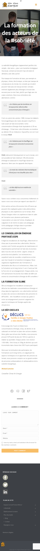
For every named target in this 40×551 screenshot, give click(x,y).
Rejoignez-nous (9, 525)
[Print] (12, 390)
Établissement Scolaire (11, 511)
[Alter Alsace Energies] (2, 544)
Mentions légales (8, 532)
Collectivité (7, 508)
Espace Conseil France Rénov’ (13, 504)
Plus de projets (8, 515)
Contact (7, 521)
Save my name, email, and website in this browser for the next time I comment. (19, 443)
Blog (6, 518)
